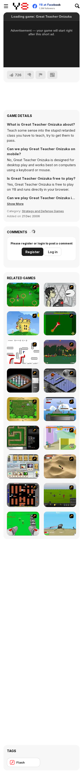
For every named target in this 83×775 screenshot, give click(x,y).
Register (32, 252)
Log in (53, 252)
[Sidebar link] (6, 6)
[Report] (41, 75)
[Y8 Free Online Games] (20, 6)
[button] (15, 203)
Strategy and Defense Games (43, 211)
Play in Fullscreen (41, 57)
